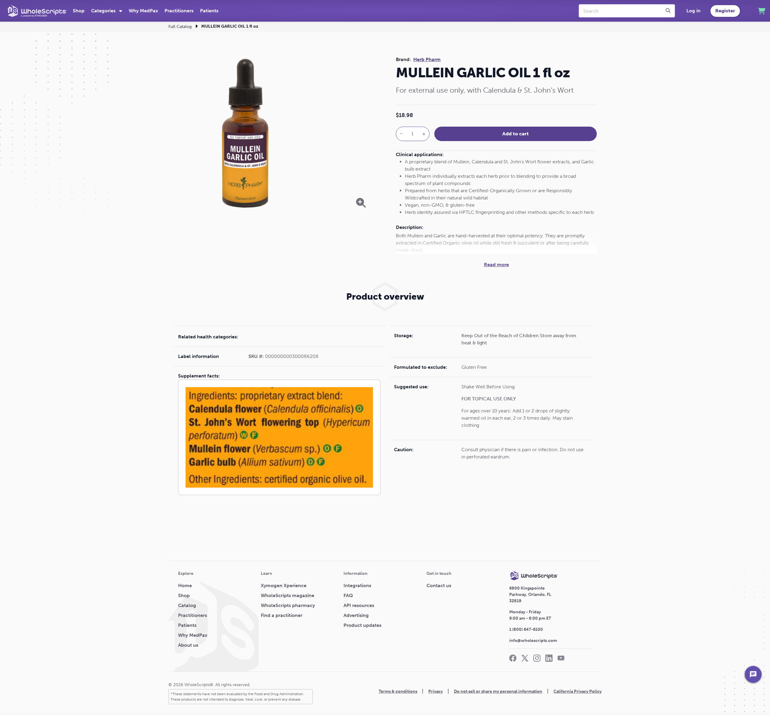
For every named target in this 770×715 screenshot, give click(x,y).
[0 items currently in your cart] (761, 11)
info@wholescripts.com (533, 640)
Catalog (187, 605)
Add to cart (515, 134)
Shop (79, 11)
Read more (496, 264)
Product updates (362, 625)
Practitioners (179, 11)
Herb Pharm (427, 59)
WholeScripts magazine (287, 595)
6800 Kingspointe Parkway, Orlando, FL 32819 (530, 594)
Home (185, 585)
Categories (104, 11)
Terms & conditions (398, 691)
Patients (209, 11)
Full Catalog (180, 26)
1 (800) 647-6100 (526, 629)
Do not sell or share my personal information (498, 691)
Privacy (435, 691)
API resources (358, 605)
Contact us (439, 585)
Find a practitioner (281, 615)
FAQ (348, 595)
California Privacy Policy (577, 691)
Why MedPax (143, 11)
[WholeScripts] (37, 11)
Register (725, 11)
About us (188, 645)
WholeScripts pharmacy (288, 605)
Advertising (356, 615)
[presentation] (669, 11)
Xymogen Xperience (283, 585)
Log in (693, 11)
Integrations (357, 585)
